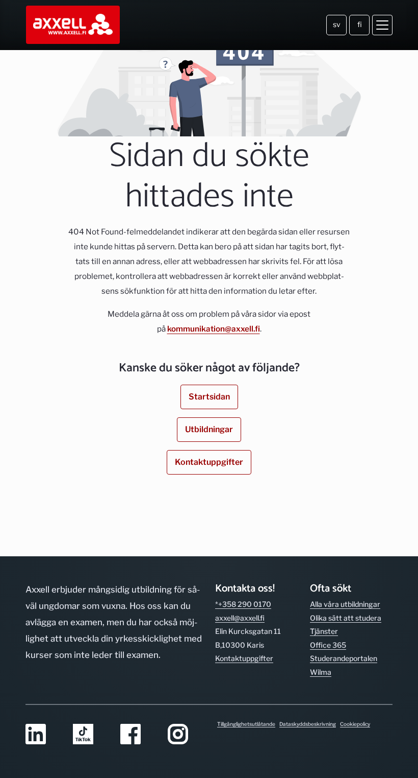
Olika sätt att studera (345, 618)
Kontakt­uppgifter (244, 658)
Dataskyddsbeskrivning (307, 724)
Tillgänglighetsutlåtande (246, 724)
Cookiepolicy (355, 724)
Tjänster (324, 631)
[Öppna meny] (382, 25)
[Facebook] (137, 734)
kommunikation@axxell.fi (213, 329)
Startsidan (209, 397)
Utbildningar (209, 429)
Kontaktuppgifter (209, 462)
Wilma (320, 672)
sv (337, 24)
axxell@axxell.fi (240, 618)
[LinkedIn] (43, 734)
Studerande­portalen (343, 658)
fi (359, 24)
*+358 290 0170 (243, 604)
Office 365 (328, 645)
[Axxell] (73, 25)
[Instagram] (185, 734)
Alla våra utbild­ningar (345, 604)
